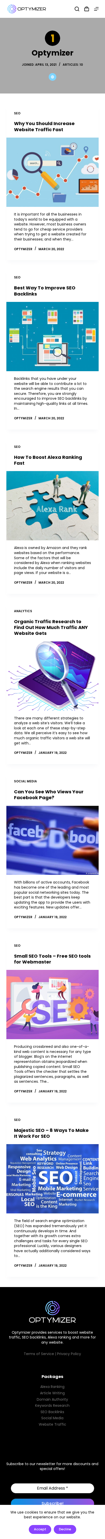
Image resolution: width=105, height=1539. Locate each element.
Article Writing (52, 1393)
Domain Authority (52, 1399)
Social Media (25, 781)
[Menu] (96, 9)
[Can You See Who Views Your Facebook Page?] (52, 840)
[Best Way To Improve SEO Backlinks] (52, 336)
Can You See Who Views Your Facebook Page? (49, 794)
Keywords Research (52, 1405)
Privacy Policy (69, 1353)
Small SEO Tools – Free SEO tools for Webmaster (52, 959)
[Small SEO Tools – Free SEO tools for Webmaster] (52, 1004)
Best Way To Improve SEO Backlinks (44, 291)
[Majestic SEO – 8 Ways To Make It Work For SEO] (52, 1178)
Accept (40, 1529)
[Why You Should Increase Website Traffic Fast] (52, 172)
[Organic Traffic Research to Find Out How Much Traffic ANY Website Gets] (52, 676)
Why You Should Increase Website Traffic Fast (44, 126)
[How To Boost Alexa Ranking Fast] (52, 505)
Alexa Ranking (52, 1386)
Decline (65, 1529)
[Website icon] (52, 77)
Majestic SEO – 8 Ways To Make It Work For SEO (51, 1133)
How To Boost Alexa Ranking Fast (48, 460)
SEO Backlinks (52, 1411)
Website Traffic (52, 1424)
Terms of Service (39, 1353)
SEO (17, 113)
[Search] (77, 9)
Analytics (23, 611)
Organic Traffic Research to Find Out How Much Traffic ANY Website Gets (51, 627)
